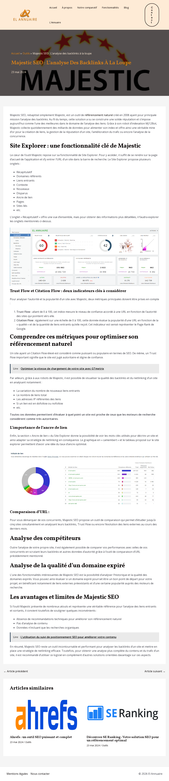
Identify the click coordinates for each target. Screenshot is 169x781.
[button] (152, 15)
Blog (126, 7)
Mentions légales (17, 774)
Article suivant (155, 671)
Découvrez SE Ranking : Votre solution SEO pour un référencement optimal (123, 739)
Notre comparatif (87, 7)
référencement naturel (99, 115)
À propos (67, 7)
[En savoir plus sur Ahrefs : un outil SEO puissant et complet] (46, 714)
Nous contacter (40, 774)
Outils (28, 742)
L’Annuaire (55, 22)
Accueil (53, 7)
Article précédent (16, 671)
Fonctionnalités (110, 7)
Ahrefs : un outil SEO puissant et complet (41, 737)
